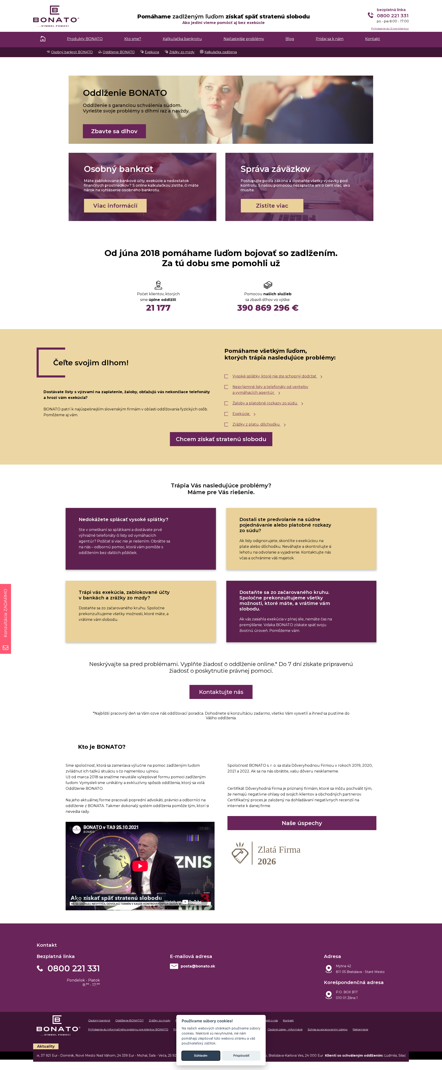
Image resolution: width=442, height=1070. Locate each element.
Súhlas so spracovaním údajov (328, 1029)
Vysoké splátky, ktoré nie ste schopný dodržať (275, 376)
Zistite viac (272, 205)
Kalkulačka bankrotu (182, 39)
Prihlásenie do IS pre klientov (390, 28)
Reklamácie (360, 1029)
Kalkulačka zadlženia (220, 52)
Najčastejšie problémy (244, 39)
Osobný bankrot (99, 1020)
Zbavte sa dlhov (114, 131)
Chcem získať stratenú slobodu (221, 439)
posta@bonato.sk (198, 966)
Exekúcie (241, 414)
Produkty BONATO (85, 39)
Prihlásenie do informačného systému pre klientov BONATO (128, 1029)
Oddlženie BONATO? (129, 1020)
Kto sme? (132, 39)
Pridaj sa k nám (329, 39)
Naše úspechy (302, 823)
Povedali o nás (268, 1020)
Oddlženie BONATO (119, 52)
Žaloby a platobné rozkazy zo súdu (265, 403)
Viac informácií (115, 205)
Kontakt (372, 39)
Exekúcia (152, 52)
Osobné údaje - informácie (285, 1029)
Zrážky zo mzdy (182, 52)
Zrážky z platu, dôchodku (257, 424)
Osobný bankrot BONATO (72, 52)
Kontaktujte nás (221, 692)
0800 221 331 (73, 968)
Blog (289, 39)
